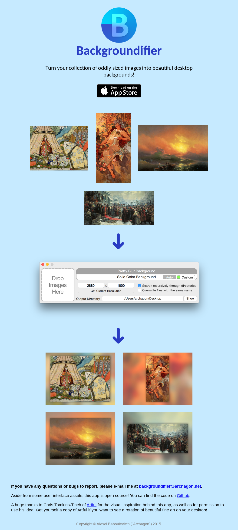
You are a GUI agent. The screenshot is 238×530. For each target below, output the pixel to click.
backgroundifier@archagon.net (170, 486)
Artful (91, 504)
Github (183, 495)
